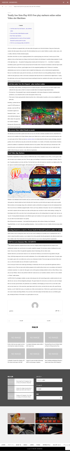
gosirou (11, 311)
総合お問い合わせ (57, 444)
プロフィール (11, 444)
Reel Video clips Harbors (15, 35)
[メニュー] (67, 2)
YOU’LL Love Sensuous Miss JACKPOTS (19, 43)
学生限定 (38, 444)
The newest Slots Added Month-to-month (19, 33)
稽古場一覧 (18, 444)
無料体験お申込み (46, 444)
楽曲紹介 (25, 444)
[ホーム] (2, 6)
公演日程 (3, 444)
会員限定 (32, 444)
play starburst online (30, 139)
